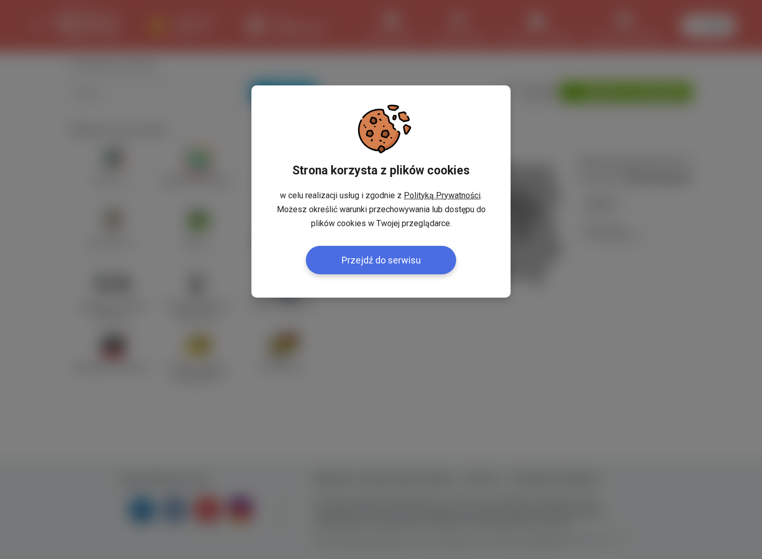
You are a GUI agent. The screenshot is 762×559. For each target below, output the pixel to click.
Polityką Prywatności (442, 195)
